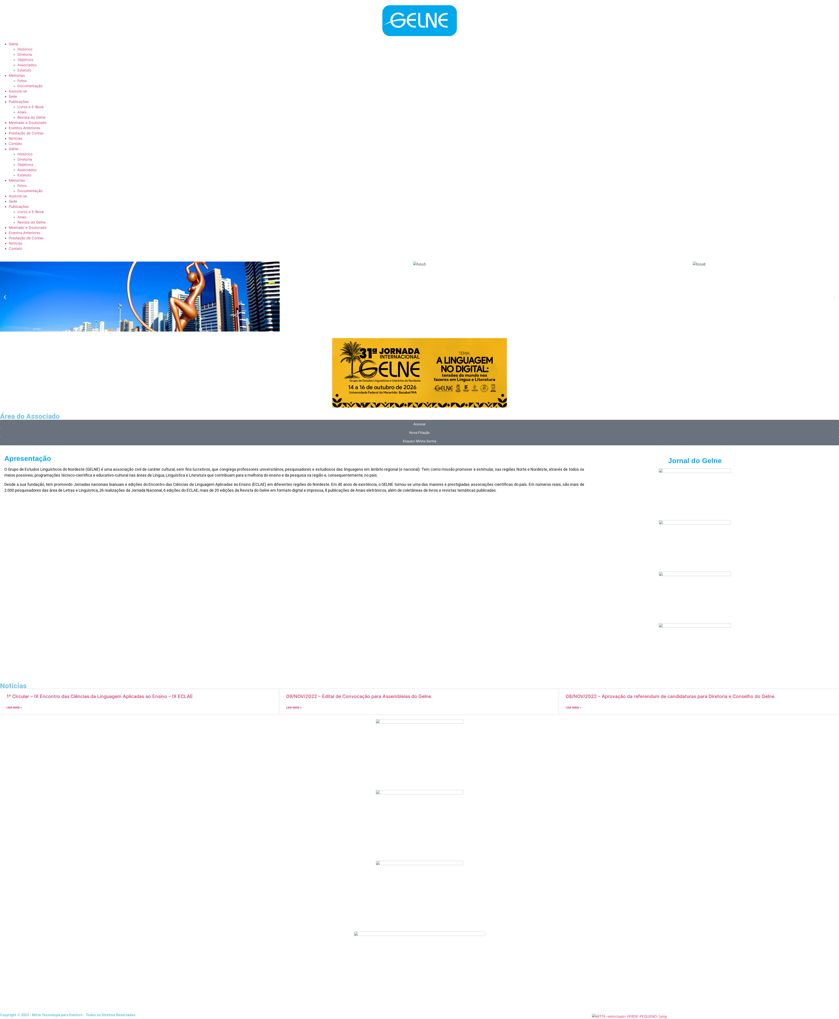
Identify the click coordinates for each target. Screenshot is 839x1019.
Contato (15, 248)
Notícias (15, 243)
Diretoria (24, 159)
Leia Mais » (14, 707)
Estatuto (24, 175)
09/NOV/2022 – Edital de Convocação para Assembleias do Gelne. (359, 696)
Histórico (25, 154)
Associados (26, 170)
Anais (21, 217)
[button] (5, 297)
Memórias (17, 180)
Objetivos (25, 164)
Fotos (22, 185)
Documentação (30, 191)
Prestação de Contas (26, 238)
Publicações (19, 206)
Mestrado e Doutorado (28, 227)
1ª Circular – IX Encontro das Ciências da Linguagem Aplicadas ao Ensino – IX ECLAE (100, 696)
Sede (13, 201)
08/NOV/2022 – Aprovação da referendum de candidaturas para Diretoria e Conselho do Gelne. (671, 696)
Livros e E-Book (30, 212)
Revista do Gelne (31, 222)
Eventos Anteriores (24, 233)
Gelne (13, 149)
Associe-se (18, 196)
